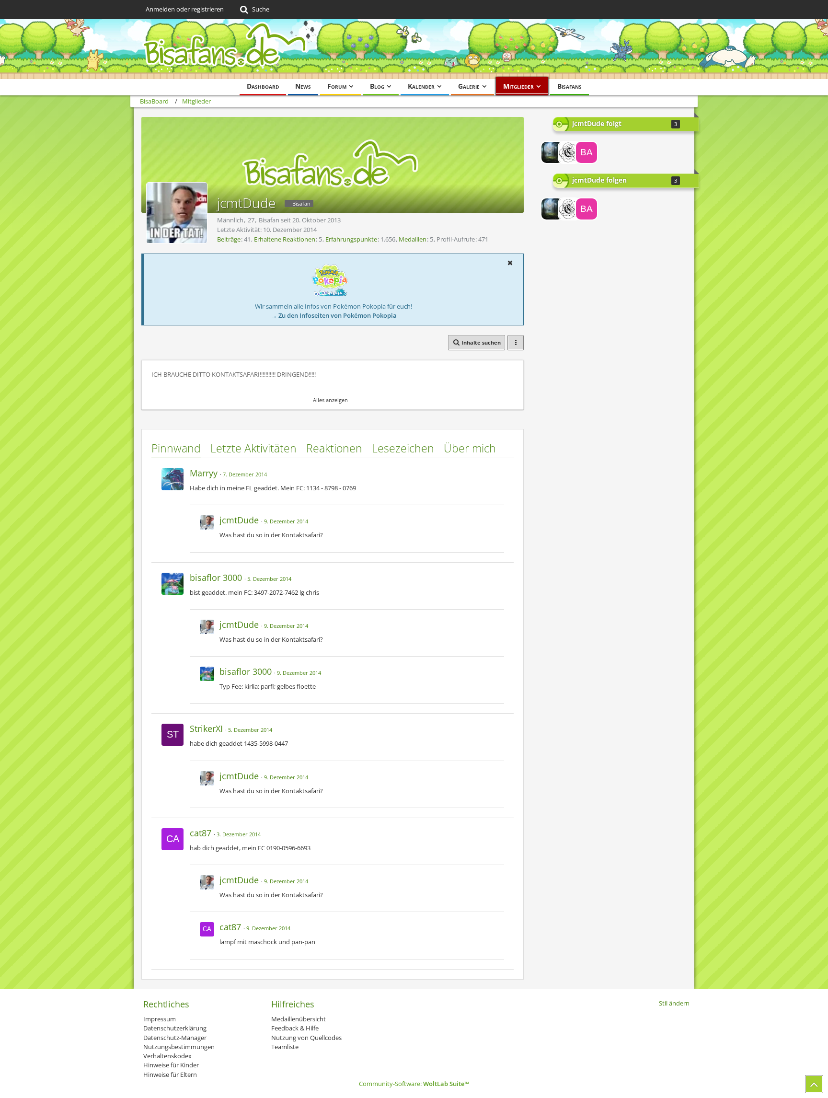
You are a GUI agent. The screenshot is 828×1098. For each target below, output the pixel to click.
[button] (510, 262)
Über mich (470, 448)
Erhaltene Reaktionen (284, 239)
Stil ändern (674, 1003)
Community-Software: (414, 1083)
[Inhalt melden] (497, 472)
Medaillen (412, 239)
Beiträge (229, 239)
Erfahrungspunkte (351, 239)
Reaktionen (334, 448)
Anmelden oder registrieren (185, 9)
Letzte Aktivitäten (253, 448)
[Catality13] (569, 152)
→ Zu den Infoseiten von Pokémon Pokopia (334, 315)
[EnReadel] (552, 152)
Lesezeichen (403, 448)
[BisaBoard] (414, 49)
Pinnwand (176, 448)
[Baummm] (586, 152)
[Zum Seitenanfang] (814, 1084)
